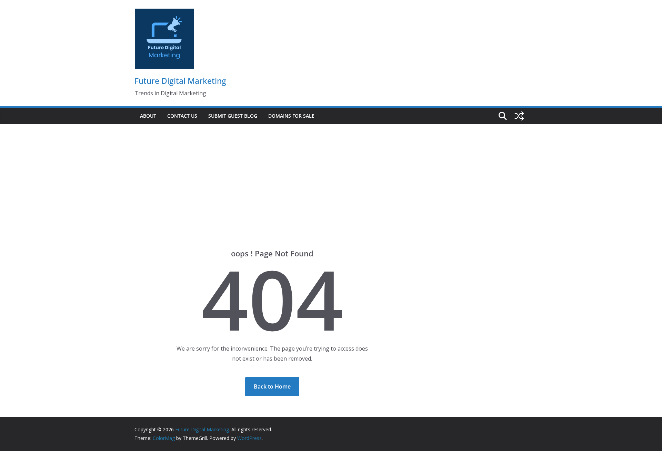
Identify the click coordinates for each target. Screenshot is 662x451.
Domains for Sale (291, 115)
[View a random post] (519, 116)
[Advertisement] (331, 176)
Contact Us (182, 115)
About (148, 115)
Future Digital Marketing (180, 80)
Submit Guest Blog (232, 115)
